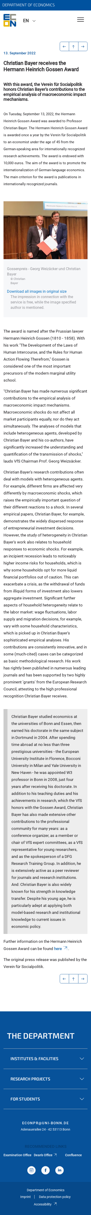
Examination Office (18, 1155)
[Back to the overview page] (73, 46)
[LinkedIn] (59, 1170)
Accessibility (43, 1204)
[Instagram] (31, 1170)
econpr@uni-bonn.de (45, 1123)
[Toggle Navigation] (80, 20)
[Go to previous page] (64, 46)
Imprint (25, 1197)
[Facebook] (45, 1170)
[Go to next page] (83, 46)
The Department (40, 1035)
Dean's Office (43, 1155)
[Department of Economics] (10, 20)
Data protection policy (55, 1197)
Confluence (73, 1155)
